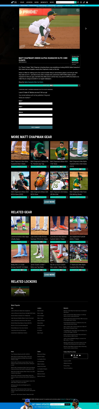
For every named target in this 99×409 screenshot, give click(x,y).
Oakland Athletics (38, 89)
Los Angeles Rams (41, 359)
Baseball (50, 89)
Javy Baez (67, 5)
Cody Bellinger (51, 5)
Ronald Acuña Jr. (15, 5)
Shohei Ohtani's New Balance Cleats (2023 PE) (21, 323)
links (55, 7)
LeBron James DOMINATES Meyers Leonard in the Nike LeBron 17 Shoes (75, 339)
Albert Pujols (40, 333)
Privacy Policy (67, 365)
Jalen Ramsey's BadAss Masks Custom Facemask (22, 318)
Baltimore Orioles (41, 373)
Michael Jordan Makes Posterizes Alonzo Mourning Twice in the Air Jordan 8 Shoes (75, 347)
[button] (87, 2)
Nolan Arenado (43, 5)
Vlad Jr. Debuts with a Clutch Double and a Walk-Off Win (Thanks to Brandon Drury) (75, 327)
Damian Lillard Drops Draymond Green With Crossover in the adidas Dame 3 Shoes (75, 319)
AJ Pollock (39, 330)
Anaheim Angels (41, 356)
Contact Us (63, 399)
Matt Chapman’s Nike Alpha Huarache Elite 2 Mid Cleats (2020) (78, 163)
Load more (49, 202)
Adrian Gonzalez (41, 325)
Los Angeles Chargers (42, 369)
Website (21, 112)
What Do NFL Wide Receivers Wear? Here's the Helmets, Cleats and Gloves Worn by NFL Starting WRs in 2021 (23, 390)
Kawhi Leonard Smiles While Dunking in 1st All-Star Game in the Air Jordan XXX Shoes (75, 315)
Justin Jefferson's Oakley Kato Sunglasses (20, 310)
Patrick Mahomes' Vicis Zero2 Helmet (19, 328)
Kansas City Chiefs (41, 366)
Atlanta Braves (40, 371)
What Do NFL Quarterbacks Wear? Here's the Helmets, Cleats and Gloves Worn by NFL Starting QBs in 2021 (23, 368)
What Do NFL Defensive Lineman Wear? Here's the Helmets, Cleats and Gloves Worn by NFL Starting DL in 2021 (23, 377)
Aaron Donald (40, 310)
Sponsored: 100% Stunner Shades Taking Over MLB (22, 394)
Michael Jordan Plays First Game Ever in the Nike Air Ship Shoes (75, 311)
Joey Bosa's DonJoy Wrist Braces (18, 330)
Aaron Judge (75, 5)
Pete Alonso (60, 5)
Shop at (46, 85)
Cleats (45, 89)
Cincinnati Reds (40, 361)
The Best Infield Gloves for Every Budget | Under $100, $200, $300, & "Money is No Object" (23, 381)
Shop (19, 166)
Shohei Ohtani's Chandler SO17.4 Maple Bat (20, 315)
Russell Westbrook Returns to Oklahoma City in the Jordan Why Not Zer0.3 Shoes (75, 323)
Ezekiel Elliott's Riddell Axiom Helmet (19, 333)
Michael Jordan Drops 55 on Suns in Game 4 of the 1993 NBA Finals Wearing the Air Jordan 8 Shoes (75, 343)
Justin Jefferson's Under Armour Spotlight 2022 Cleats (23, 313)
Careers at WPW (67, 361)
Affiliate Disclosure (68, 363)
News (36, 2)
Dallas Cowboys (40, 364)
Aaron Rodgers (40, 315)
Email (20, 106)
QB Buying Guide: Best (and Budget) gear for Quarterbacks (21, 385)
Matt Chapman (29, 89)
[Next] (85, 28)
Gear (22, 2)
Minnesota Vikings (41, 354)
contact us (62, 406)
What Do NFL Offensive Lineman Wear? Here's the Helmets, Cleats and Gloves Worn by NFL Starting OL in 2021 (22, 364)
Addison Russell (40, 320)
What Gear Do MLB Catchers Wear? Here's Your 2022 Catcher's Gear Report (23, 372)
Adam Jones (40, 318)
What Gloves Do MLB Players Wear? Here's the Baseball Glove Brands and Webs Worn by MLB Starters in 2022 (21, 358)
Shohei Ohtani (24, 5)
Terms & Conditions (68, 368)
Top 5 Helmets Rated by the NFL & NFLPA (20, 354)
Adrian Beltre (40, 323)
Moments (44, 2)
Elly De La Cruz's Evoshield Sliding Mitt (19, 325)
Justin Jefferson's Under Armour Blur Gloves (21, 320)
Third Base (22, 89)
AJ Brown (39, 328)
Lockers (29, 2)
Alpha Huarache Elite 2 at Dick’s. (33, 82)
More (52, 2)
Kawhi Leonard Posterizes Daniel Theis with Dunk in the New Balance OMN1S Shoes (75, 335)
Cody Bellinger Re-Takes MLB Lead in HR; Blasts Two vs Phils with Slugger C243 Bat (75, 331)
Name (20, 101)
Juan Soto (82, 5)
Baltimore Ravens (41, 376)
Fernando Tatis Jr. (33, 5)
